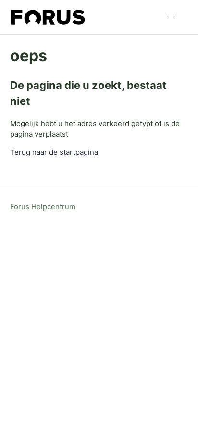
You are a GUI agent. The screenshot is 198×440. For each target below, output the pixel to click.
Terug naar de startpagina (54, 152)
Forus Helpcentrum (42, 206)
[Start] (48, 17)
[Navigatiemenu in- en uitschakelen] (171, 17)
